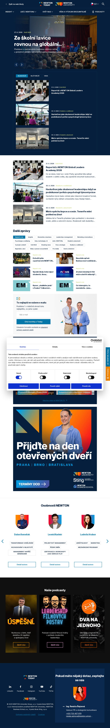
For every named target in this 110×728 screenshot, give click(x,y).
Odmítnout (24, 386)
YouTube (42, 691)
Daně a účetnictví (69, 249)
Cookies (41, 714)
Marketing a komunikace (85, 237)
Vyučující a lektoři (20, 245)
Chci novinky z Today (33, 322)
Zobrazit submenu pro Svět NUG (52, 11)
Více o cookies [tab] (87, 347)
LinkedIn (10, 691)
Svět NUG (47, 12)
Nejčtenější (35, 76)
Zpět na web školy (16, 4)
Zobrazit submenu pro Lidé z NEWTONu (35, 11)
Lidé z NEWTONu (27, 12)
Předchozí (16, 64)
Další (22, 64)
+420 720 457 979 (73, 713)
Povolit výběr (55, 386)
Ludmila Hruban (88, 534)
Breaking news (46, 245)
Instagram (31, 691)
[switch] (43, 377)
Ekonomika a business (44, 237)
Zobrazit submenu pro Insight (13, 11)
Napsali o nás (19, 237)
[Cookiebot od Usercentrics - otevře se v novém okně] (92, 340)
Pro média (56, 249)
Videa (46, 76)
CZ (92, 4)
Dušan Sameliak (22, 534)
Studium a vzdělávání (76, 245)
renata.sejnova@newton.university (79, 716)
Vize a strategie (60, 245)
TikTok (51, 691)
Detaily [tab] (55, 347)
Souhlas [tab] (23, 347)
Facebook (20, 691)
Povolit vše (86, 386)
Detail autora (22, 564)
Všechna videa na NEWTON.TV (54, 400)
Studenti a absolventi (74, 241)
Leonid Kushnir (55, 534)
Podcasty (100, 12)
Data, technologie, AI (41, 241)
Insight (8, 12)
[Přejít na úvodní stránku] (45, 4)
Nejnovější (22, 76)
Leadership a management (64, 237)
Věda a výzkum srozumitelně (72, 12)
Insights (30, 237)
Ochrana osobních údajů (25, 714)
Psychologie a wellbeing (22, 241)
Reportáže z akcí (20, 249)
